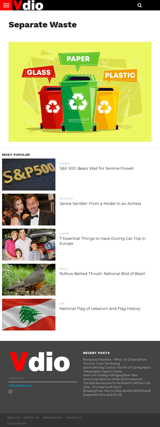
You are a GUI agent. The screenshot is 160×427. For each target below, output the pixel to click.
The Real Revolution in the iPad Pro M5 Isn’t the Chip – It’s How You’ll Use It (117, 385)
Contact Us (31, 417)
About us (13, 417)
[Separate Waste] (80, 140)
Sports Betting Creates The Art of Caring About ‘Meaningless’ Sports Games (117, 369)
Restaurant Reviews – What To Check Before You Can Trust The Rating (115, 361)
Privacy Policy (52, 417)
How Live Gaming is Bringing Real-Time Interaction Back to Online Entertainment (113, 377)
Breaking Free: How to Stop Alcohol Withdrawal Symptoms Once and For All (117, 392)
